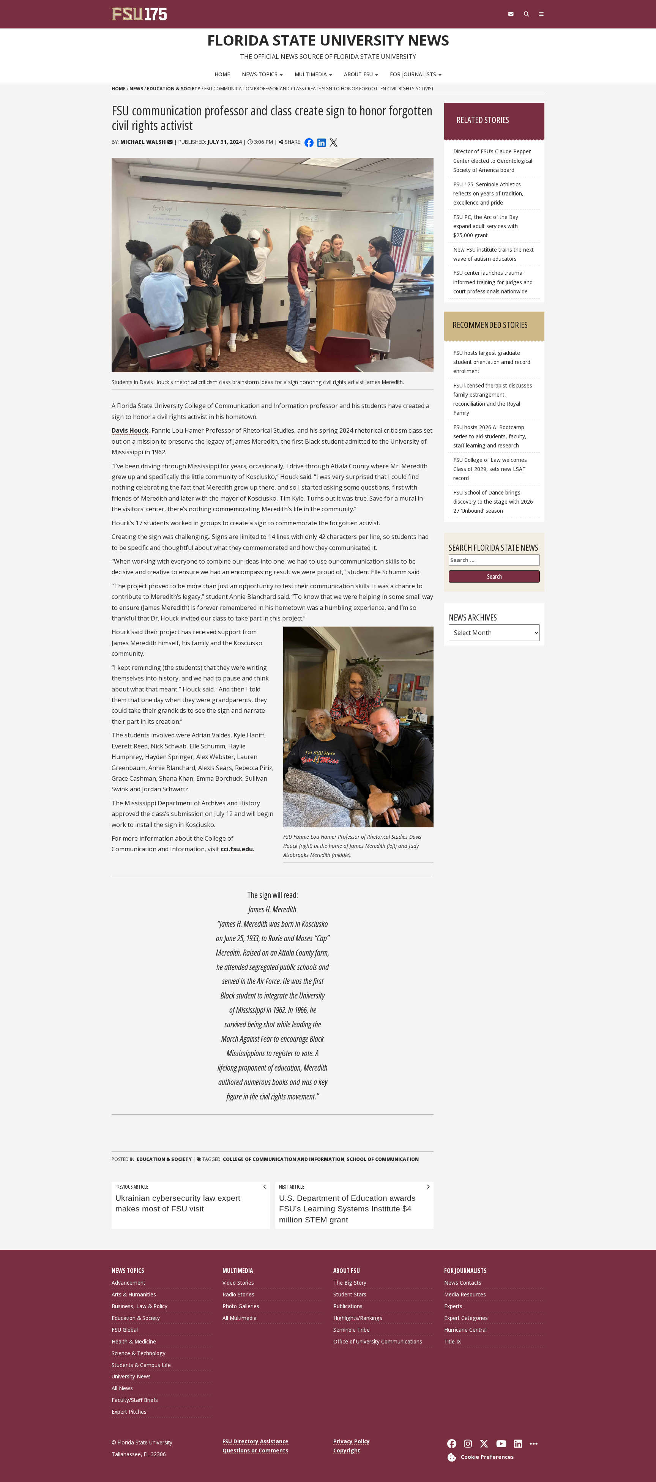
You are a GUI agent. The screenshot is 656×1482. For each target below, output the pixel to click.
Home (222, 74)
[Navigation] (541, 14)
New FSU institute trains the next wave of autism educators (493, 254)
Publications (348, 1306)
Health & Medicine (134, 1341)
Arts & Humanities (134, 1294)
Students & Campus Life (141, 1365)
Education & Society (173, 88)
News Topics (260, 74)
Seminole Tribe (351, 1329)
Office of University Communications (377, 1341)
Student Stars (349, 1294)
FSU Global (125, 1329)
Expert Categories (466, 1317)
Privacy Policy (351, 1441)
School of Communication (383, 1159)
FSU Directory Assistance (255, 1441)
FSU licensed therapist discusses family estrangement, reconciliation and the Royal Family (492, 399)
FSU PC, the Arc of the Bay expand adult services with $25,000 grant (485, 226)
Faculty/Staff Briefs (135, 1399)
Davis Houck (130, 430)
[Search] (526, 14)
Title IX (452, 1341)
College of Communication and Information (283, 1159)
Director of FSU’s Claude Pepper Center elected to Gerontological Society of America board (492, 160)
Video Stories (238, 1282)
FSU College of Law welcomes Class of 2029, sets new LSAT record (490, 469)
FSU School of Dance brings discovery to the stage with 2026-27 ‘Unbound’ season (494, 501)
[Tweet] (333, 141)
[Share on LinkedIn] (321, 141)
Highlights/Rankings (357, 1317)
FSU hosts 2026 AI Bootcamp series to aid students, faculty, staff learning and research (490, 436)
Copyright (346, 1450)
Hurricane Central (465, 1329)
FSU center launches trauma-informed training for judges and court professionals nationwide (493, 282)
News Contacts (462, 1282)
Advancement (128, 1282)
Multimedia (311, 74)
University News (131, 1376)
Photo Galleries (240, 1306)
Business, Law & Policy (139, 1306)
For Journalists (414, 74)
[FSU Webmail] (511, 14)
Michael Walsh (143, 141)
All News (122, 1388)
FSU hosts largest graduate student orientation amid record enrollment (491, 362)
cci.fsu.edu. (237, 849)
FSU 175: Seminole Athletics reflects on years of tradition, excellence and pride (488, 193)
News (136, 88)
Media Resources (465, 1294)
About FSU (359, 74)
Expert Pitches (129, 1411)
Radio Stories (238, 1294)
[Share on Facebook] (309, 141)
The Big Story (349, 1282)
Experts (453, 1306)
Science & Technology (139, 1353)
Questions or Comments (255, 1450)
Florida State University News (328, 40)
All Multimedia (239, 1317)
